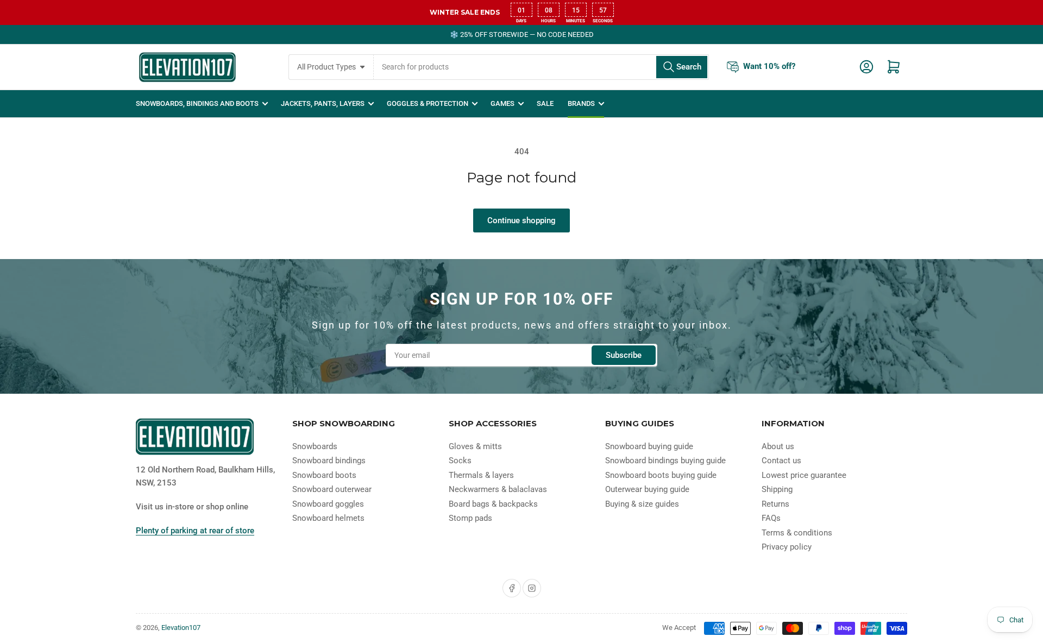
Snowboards (314, 446)
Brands (581, 103)
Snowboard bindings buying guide (665, 460)
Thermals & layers (481, 475)
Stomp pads (470, 518)
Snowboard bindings (329, 460)
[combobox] (541, 67)
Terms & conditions (797, 533)
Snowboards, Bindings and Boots (197, 103)
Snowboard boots (324, 475)
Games (502, 103)
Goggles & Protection (427, 103)
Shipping (777, 489)
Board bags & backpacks (493, 504)
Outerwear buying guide (647, 489)
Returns (775, 504)
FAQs (771, 518)
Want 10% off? (769, 66)
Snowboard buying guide (649, 446)
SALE (545, 103)
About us (778, 446)
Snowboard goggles (328, 504)
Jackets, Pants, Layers (323, 103)
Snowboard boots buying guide (661, 475)
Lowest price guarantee (804, 475)
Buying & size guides (642, 504)
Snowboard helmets (328, 518)
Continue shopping (521, 220)
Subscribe (624, 355)
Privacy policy (787, 547)
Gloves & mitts (475, 446)
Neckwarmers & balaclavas (498, 489)
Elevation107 (180, 627)
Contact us (781, 460)
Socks (460, 460)
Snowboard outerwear (332, 489)
